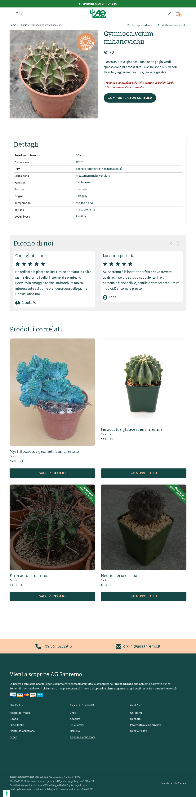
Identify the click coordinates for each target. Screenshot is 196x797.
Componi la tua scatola (130, 98)
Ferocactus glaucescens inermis (132, 429)
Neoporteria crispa (119, 575)
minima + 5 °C (84, 202)
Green (13, 737)
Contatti (135, 718)
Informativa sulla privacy (145, 725)
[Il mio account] (170, 13)
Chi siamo (136, 712)
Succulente (17, 725)
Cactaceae (83, 182)
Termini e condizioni (82, 737)
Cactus (23, 25)
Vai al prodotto (52, 473)
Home (13, 25)
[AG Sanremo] (98, 13)
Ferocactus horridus (29, 575)
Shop (73, 712)
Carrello (75, 731)
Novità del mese (20, 712)
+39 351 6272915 (57, 646)
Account (75, 718)
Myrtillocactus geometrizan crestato (44, 451)
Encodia (182, 783)
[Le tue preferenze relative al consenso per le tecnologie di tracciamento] (6, 793)
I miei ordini (77, 725)
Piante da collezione (22, 731)
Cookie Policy (138, 731)
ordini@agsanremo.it (142, 646)
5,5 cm (80, 155)
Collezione (107, 434)
